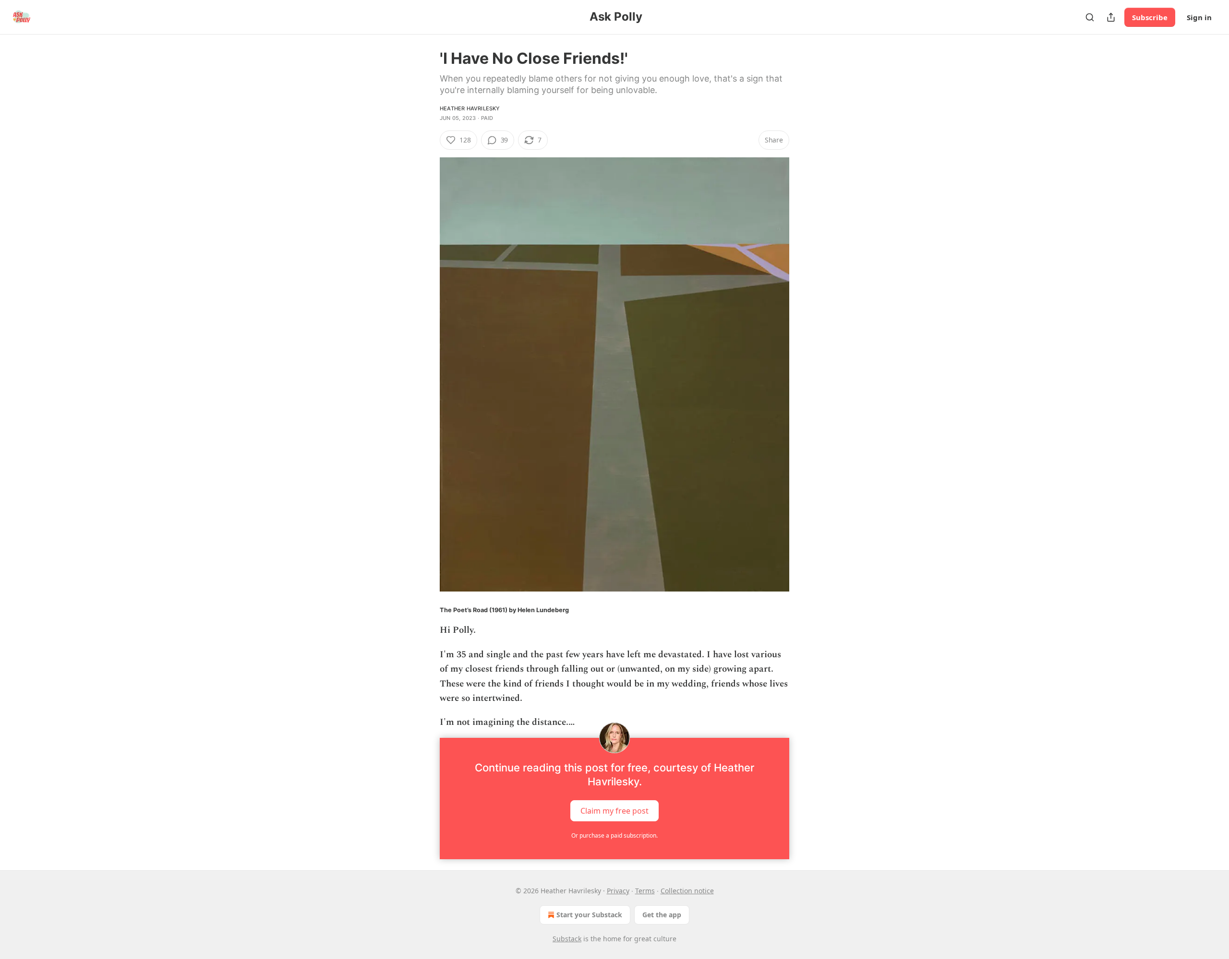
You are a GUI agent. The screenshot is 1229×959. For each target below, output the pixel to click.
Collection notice (687, 890)
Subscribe (1150, 17)
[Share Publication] (1111, 17)
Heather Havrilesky (470, 108)
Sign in (1199, 17)
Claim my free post (614, 810)
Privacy (618, 890)
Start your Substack (589, 914)
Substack (567, 938)
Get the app (661, 914)
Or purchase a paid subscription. (614, 835)
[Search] (1089, 17)
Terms (645, 890)
